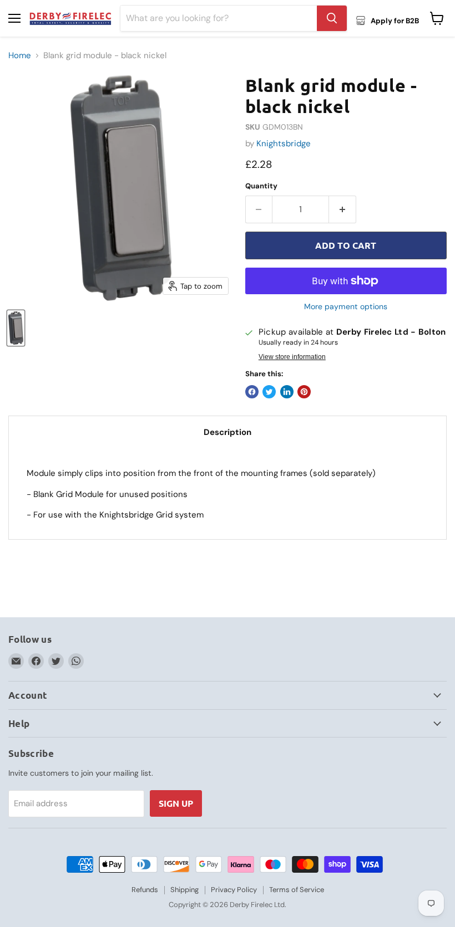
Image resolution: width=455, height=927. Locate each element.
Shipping (184, 889)
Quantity (261, 186)
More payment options (345, 306)
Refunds (145, 889)
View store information (292, 357)
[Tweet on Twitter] (269, 391)
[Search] (332, 18)
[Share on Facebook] (252, 391)
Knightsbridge (283, 143)
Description (227, 432)
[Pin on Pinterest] (304, 391)
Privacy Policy (234, 889)
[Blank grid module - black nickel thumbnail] (15, 328)
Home (19, 55)
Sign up (176, 803)
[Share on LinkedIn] (287, 391)
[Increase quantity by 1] (342, 209)
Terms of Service (296, 889)
